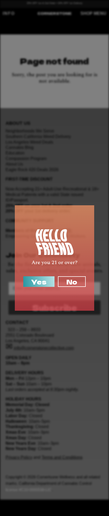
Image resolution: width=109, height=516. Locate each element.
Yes (39, 281)
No (71, 281)
